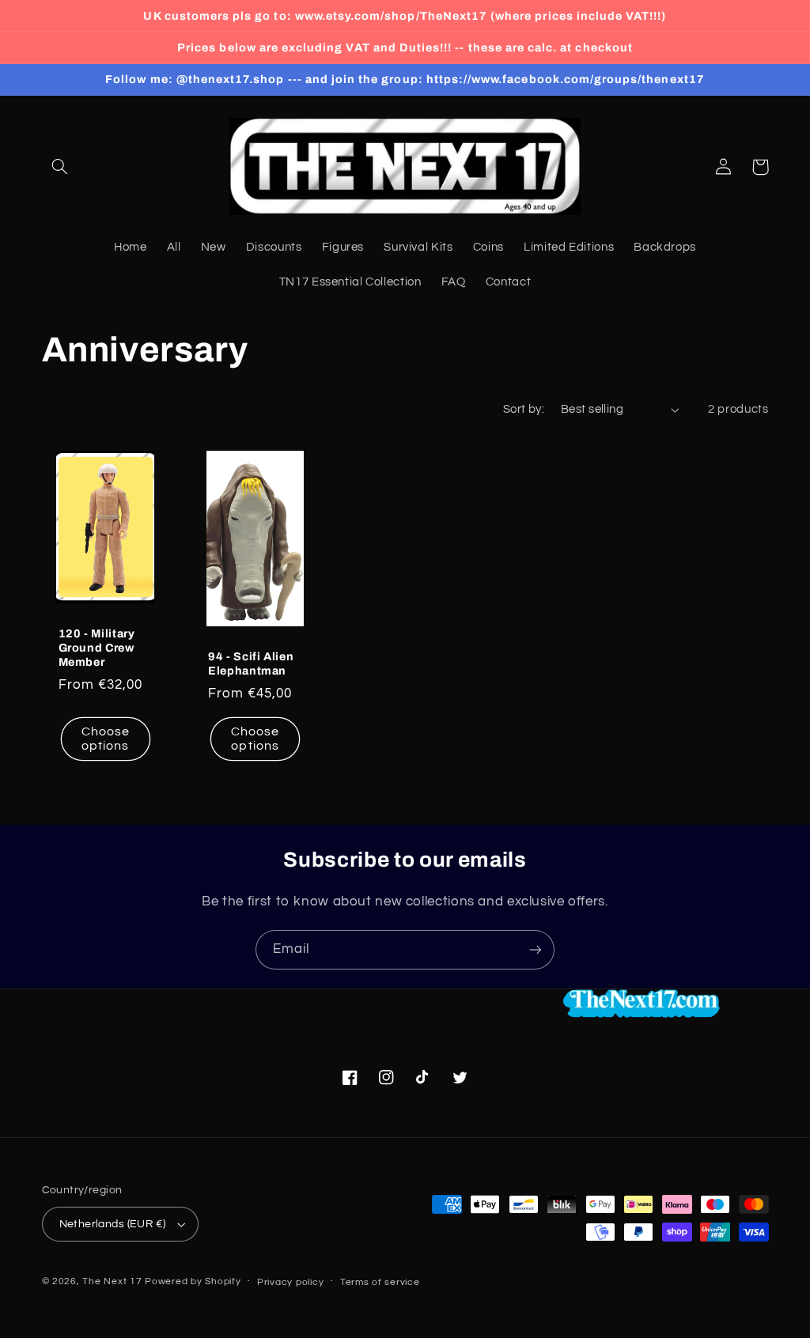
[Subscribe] (535, 949)
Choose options (105, 739)
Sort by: (523, 409)
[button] (60, 167)
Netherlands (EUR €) (112, 1224)
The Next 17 (112, 1281)
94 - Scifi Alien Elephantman (251, 663)
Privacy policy (290, 1282)
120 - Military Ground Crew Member (97, 648)
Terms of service (380, 1282)
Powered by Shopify (192, 1281)
